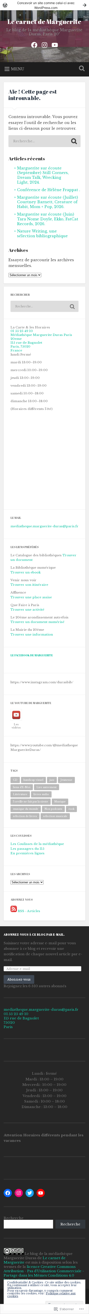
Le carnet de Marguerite (44, 21)
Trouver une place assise (31, 597)
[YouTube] (41, 1193)
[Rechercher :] (44, 141)
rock (71, 808)
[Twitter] (30, 1193)
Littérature (20, 794)
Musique (60, 801)
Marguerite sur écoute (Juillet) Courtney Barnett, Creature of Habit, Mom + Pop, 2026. (47, 202)
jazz (52, 779)
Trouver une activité (27, 610)
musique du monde (25, 808)
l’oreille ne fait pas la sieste (30, 801)
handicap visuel (33, 779)
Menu (17, 68)
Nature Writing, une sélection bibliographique (42, 233)
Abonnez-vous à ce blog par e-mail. (34, 934)
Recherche (14, 1218)
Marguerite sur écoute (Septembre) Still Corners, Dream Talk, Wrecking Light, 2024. (43, 175)
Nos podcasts (53, 808)
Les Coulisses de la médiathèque (37, 844)
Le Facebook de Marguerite (31, 655)
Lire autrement (47, 787)
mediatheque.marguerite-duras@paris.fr (44, 526)
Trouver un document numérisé (37, 622)
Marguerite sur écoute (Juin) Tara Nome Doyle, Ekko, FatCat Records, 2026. (47, 219)
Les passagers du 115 (27, 849)
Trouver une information (31, 634)
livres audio (41, 794)
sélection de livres (25, 816)
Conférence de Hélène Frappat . (48, 189)
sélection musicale (55, 816)
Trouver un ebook (25, 572)
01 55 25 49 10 (21, 331)
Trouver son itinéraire (29, 585)
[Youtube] (54, 44)
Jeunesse (66, 779)
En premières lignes (27, 853)
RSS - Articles (29, 911)
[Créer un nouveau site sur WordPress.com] (44, 5)
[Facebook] (34, 44)
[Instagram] (44, 44)
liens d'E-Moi (21, 787)
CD (15, 779)
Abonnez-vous (19, 979)
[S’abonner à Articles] (13, 911)
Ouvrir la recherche (81, 69)
